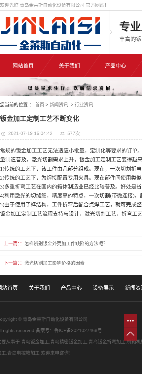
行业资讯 (84, 104)
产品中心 (71, 288)
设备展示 (103, 288)
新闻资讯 (59, 104)
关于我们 (39, 288)
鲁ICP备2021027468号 (78, 330)
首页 (39, 104)
